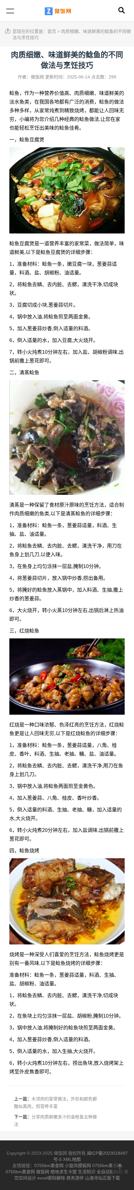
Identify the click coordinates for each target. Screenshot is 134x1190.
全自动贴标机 (110, 1171)
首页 (51, 31)
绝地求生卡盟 (63, 1171)
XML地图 (72, 1159)
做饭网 (42, 1171)
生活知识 (86, 1171)
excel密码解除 (51, 1177)
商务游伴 (75, 1177)
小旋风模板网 (78, 1165)
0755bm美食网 (49, 1165)
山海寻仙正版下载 (102, 1177)
